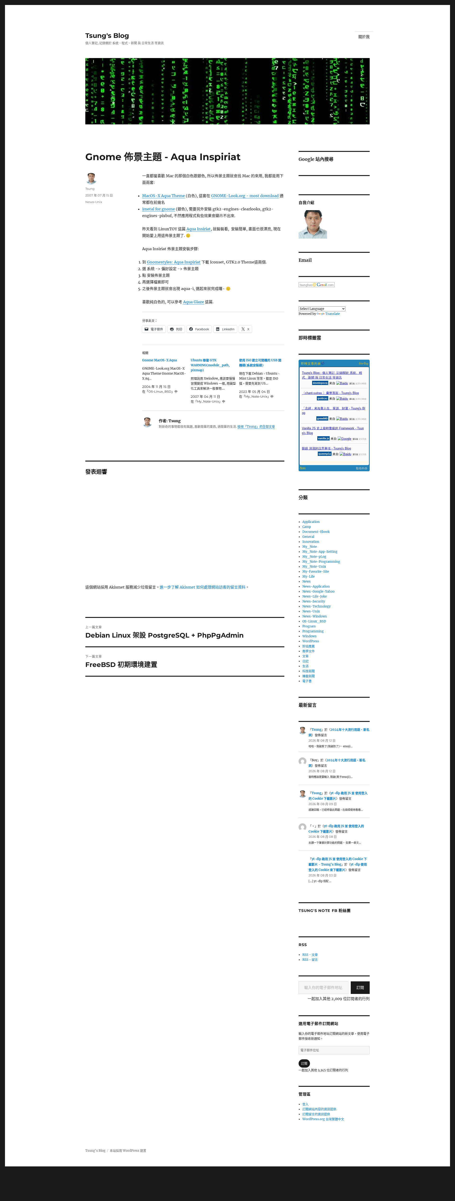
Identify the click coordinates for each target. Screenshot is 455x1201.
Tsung (90, 188)
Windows (309, 636)
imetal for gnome (158, 209)
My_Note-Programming (321, 562)
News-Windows (314, 616)
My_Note (309, 547)
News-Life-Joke (314, 596)
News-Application (316, 587)
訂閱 (360, 987)
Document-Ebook (316, 532)
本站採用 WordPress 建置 (128, 1151)
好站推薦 (308, 646)
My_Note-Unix (314, 567)
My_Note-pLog (314, 557)
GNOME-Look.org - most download (245, 195)
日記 (305, 661)
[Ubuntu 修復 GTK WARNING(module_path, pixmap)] (215, 381)
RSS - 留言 (310, 960)
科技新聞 (308, 671)
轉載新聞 (308, 676)
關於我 (364, 37)
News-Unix (93, 202)
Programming (313, 631)
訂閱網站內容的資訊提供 (319, 1109)
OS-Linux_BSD (314, 621)
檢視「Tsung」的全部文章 (256, 427)
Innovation (310, 542)
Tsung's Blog (107, 36)
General (308, 537)
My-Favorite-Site (315, 572)
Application (311, 522)
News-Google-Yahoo (318, 591)
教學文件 (308, 651)
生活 (305, 666)
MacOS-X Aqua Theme (163, 195)
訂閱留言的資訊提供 (316, 1114)
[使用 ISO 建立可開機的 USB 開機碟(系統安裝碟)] (263, 378)
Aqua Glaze (193, 301)
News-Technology (316, 606)
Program (309, 626)
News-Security (313, 601)
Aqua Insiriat (199, 229)
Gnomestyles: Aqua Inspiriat (173, 262)
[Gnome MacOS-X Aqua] (166, 376)
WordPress (310, 641)
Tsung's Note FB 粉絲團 (324, 910)
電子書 (307, 681)
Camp (306, 527)
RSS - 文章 (310, 955)
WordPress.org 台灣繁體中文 (323, 1119)
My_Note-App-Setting (319, 552)
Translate (332, 314)
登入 (305, 1104)
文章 (305, 656)
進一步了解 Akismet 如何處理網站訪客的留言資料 (203, 587)
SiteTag (364, 363)
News (306, 582)
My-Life (308, 577)
